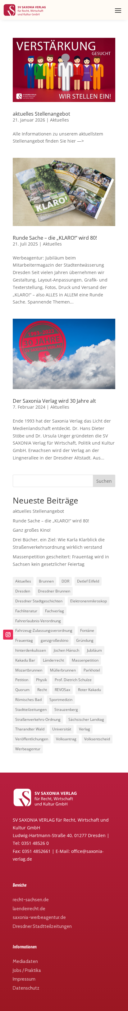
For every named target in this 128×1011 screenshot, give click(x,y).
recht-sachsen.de (31, 899)
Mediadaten (25, 961)
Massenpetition (85, 660)
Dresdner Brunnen (54, 591)
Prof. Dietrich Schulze (73, 679)
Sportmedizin (60, 699)
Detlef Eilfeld (88, 581)
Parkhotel (92, 670)
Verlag (84, 729)
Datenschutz (26, 988)
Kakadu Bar (25, 660)
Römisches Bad (28, 699)
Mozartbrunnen (28, 670)
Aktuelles (59, 120)
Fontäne (87, 630)
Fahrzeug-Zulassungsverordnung (43, 630)
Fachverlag (54, 611)
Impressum (24, 979)
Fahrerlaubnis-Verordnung (38, 620)
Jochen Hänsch (66, 650)
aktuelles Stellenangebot (41, 113)
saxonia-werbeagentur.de (39, 917)
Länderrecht (53, 660)
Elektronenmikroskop (88, 601)
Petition (21, 679)
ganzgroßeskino (54, 640)
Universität (61, 729)
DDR (65, 581)
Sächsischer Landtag (86, 719)
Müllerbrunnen (63, 670)
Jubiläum (94, 650)
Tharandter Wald (29, 729)
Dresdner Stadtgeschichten (38, 601)
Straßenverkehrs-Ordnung (38, 719)
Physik (41, 679)
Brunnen (46, 581)
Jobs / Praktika (27, 970)
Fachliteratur (26, 611)
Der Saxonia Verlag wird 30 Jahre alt (54, 400)
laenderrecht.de (29, 908)
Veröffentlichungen (31, 739)
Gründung (85, 640)
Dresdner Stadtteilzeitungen (42, 926)
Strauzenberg (66, 709)
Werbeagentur (27, 749)
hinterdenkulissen (30, 650)
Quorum (22, 689)
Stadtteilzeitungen (31, 709)
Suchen (104, 481)
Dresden (22, 591)
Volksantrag (66, 739)
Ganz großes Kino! (32, 530)
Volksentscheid (97, 739)
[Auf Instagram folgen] (8, 635)
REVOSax (62, 689)
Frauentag (24, 640)
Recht (42, 689)
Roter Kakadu (89, 689)
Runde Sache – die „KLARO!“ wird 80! (55, 237)
